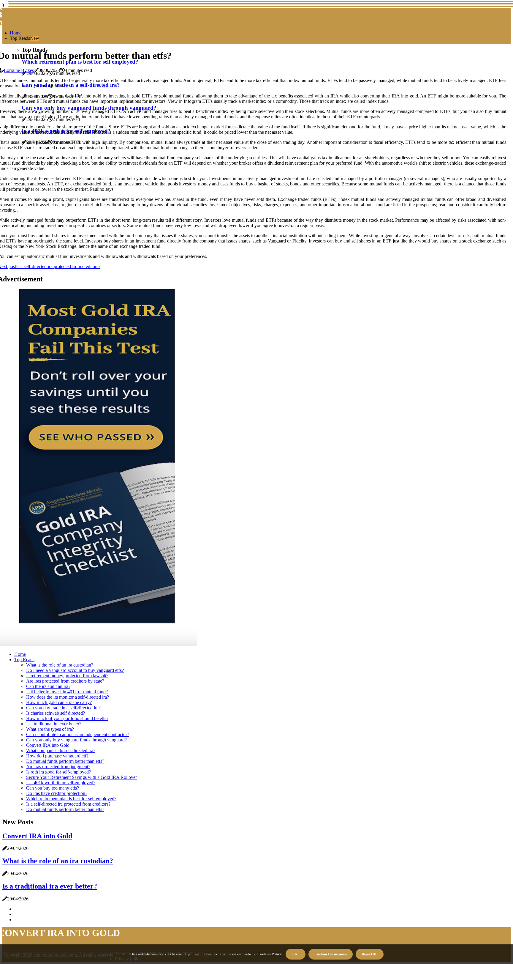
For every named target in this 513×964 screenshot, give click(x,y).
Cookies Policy (269, 954)
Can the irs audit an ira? (48, 686)
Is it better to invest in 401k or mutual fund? (67, 691)
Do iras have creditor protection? (56, 793)
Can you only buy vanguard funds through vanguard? (76, 739)
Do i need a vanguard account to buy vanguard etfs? (75, 670)
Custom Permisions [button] (330, 954)
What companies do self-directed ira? (60, 750)
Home (15, 32)
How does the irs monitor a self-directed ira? (67, 697)
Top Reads (24, 659)
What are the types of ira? (50, 729)
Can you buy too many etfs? (52, 787)
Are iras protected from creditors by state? (65, 680)
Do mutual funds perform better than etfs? (65, 761)
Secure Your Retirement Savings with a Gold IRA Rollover (81, 777)
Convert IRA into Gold (47, 745)
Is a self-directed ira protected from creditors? (68, 804)
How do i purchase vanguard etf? (57, 755)
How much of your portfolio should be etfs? (67, 718)
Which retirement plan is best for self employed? (71, 798)
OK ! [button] (296, 954)
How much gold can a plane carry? (59, 702)
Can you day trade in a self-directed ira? (63, 707)
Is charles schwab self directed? (55, 713)
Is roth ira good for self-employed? (58, 771)
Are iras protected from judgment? (58, 766)
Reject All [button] (370, 954)
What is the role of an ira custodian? (59, 664)
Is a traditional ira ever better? (53, 723)
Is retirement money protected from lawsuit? (67, 675)
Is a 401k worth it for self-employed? (60, 782)
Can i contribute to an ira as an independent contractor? (77, 734)
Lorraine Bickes (19, 70)
